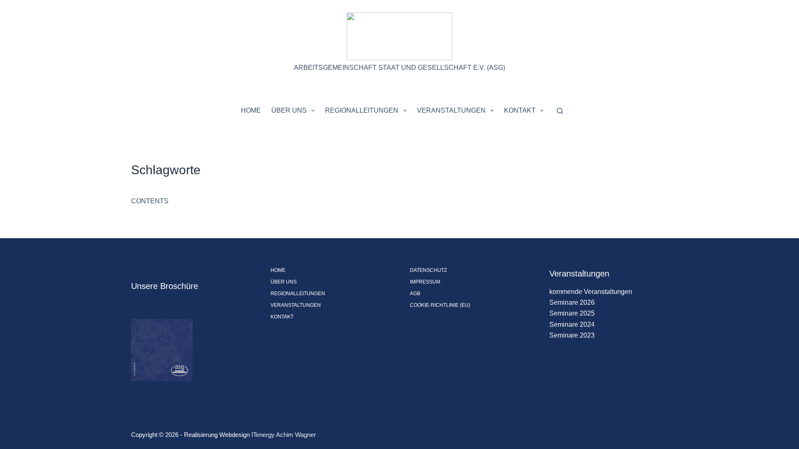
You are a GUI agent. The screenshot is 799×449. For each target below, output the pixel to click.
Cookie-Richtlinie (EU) (440, 305)
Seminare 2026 (572, 302)
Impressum (425, 282)
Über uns (289, 110)
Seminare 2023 (572, 335)
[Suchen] (560, 111)
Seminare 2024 (572, 324)
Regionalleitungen (361, 110)
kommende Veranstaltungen (590, 291)
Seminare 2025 (572, 313)
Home (251, 110)
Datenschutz (428, 270)
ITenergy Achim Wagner (283, 434)
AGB (415, 293)
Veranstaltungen (451, 110)
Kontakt (520, 110)
